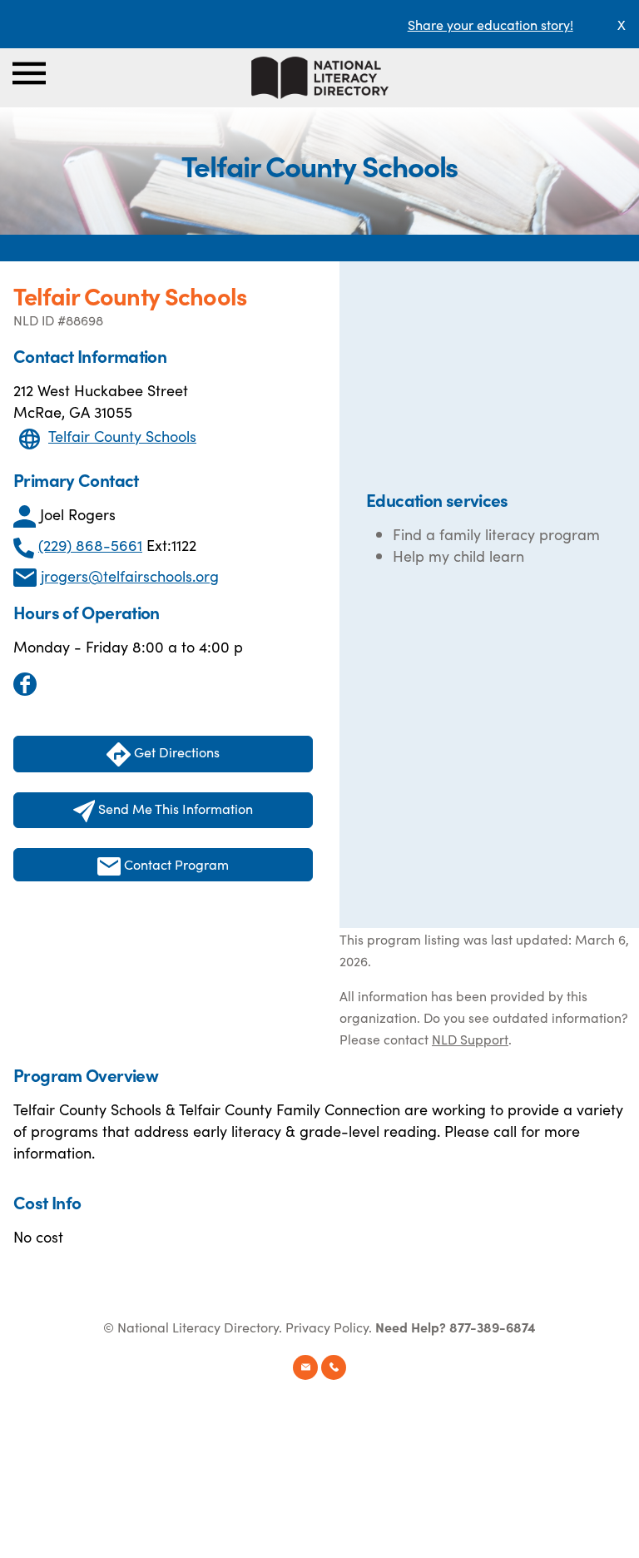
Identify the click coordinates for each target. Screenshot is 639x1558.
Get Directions (175, 751)
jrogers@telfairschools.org (130, 575)
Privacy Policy (327, 1326)
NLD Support (470, 1039)
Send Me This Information (174, 808)
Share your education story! (490, 24)
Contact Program (175, 864)
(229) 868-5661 (90, 544)
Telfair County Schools (122, 435)
